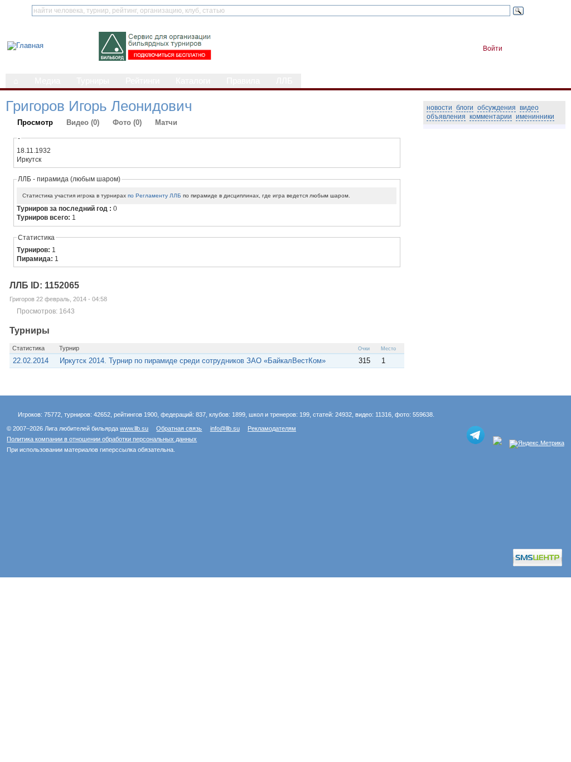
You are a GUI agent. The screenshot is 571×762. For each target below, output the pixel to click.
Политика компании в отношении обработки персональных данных (102, 439)
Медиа (47, 80)
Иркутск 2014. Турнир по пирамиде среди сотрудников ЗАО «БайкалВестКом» (193, 360)
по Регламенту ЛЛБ (154, 195)
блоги (464, 108)
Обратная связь (179, 428)
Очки (364, 348)
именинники (535, 116)
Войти (492, 48)
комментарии (491, 116)
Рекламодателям (272, 428)
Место (388, 348)
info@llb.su (225, 428)
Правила (243, 80)
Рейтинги (142, 80)
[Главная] (25, 45)
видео (529, 108)
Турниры (92, 80)
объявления (446, 116)
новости (439, 108)
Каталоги (193, 80)
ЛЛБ (284, 80)
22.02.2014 (31, 360)
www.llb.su (134, 428)
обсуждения (496, 108)
